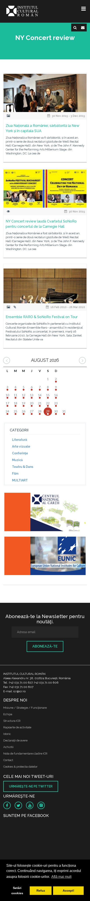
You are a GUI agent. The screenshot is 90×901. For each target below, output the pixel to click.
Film (15, 473)
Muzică (17, 460)
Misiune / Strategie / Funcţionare (25, 707)
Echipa (7, 714)
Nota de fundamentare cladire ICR (25, 753)
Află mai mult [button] (61, 877)
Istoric (7, 734)
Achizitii (8, 747)
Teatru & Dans (22, 467)
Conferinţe (20, 453)
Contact (8, 760)
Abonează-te (45, 646)
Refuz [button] (40, 890)
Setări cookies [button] (17, 890)
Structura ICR (12, 720)
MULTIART (20, 480)
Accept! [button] (68, 890)
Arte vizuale (21, 446)
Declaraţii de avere (15, 740)
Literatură (19, 439)
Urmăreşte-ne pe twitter (30, 786)
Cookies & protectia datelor (20, 766)
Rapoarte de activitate (17, 727)
